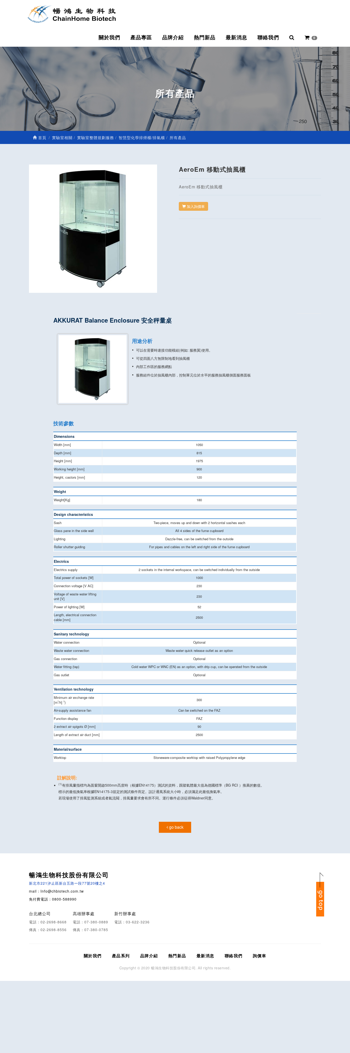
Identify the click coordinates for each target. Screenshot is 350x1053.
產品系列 (121, 956)
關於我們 (109, 37)
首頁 (41, 137)
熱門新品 (204, 37)
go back (175, 827)
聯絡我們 (268, 37)
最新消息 (236, 37)
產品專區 (141, 37)
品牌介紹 (173, 37)
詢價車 (259, 956)
